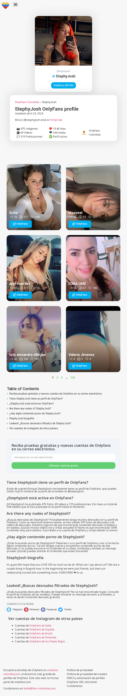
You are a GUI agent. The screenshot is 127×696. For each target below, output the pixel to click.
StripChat (56, 120)
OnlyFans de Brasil (40, 633)
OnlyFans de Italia (40, 625)
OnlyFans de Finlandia (42, 637)
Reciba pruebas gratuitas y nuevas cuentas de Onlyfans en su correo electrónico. (55, 393)
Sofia (13, 213)
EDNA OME (77, 284)
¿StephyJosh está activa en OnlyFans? (31, 403)
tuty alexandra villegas (27, 355)
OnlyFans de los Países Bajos (47, 641)
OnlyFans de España (41, 629)
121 (73, 377)
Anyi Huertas (19, 284)
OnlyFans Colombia (27, 102)
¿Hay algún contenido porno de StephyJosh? (35, 413)
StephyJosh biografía (21, 418)
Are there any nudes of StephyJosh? (30, 408)
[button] (15, 4)
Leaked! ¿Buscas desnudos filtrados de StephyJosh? (40, 423)
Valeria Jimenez (81, 355)
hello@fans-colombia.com (39, 688)
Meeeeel (75, 213)
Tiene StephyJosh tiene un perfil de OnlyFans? (36, 398)
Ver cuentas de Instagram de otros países (33, 428)
